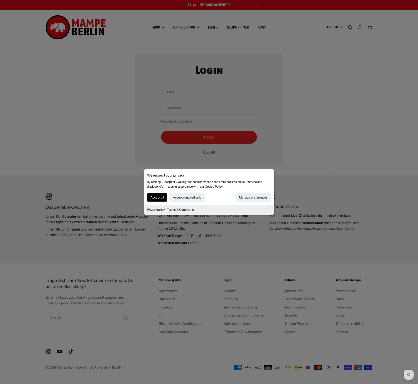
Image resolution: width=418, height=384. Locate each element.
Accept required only (187, 197)
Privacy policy (156, 210)
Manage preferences (253, 197)
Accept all (157, 197)
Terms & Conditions (180, 210)
